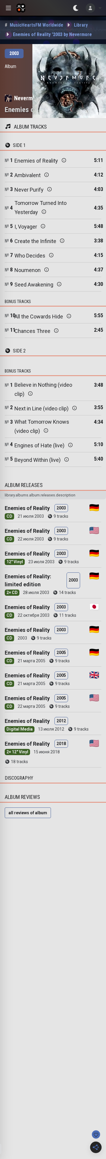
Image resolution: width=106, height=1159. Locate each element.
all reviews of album (28, 812)
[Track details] (64, 160)
